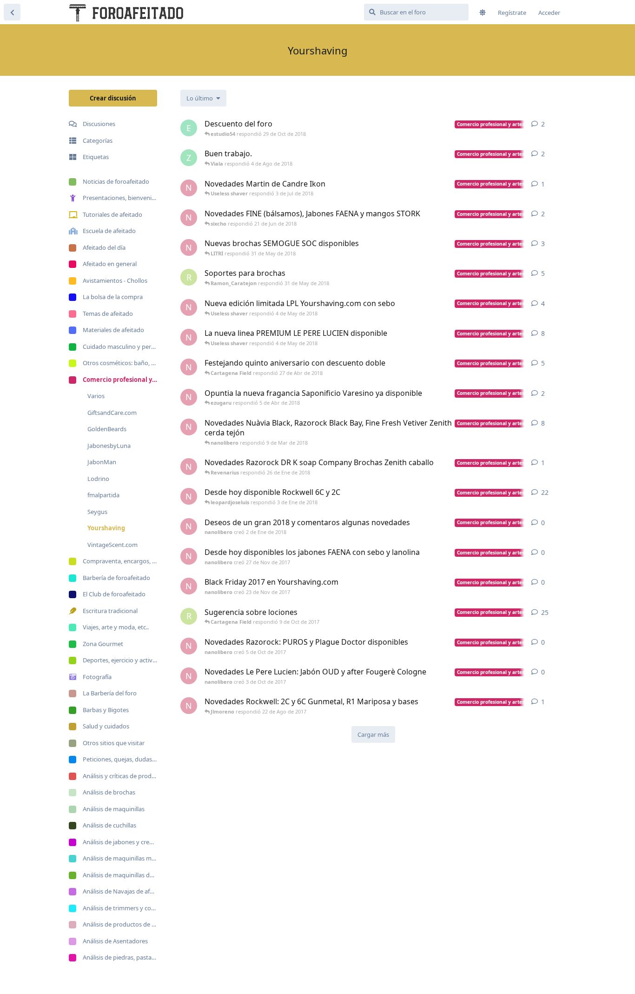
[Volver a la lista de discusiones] (12, 12)
